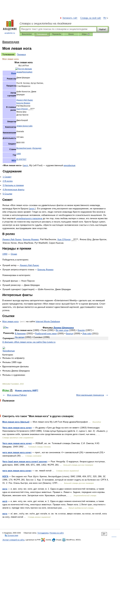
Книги (71, 34)
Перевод (21, 54)
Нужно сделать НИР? (26, 390)
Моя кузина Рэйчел (17, 395)
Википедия (27, 34)
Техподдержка (43, 533)
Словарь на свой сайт (90, 18)
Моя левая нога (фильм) (15, 422)
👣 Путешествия (11, 535)
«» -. (28, 342)
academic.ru (10, 33)
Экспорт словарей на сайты (13, 540)
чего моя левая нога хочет (17, 452)
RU (104, 18)
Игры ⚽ (86, 34)
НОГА (5, 476)
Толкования (41, 34)
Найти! (102, 29)
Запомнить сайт (70, 18)
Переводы (56, 34)
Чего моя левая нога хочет (17, 427)
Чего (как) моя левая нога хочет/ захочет (24, 461)
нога (4, 489)
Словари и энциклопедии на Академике (45, 23)
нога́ (4, 501)
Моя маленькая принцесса (90, 395)
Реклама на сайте (57, 533)
